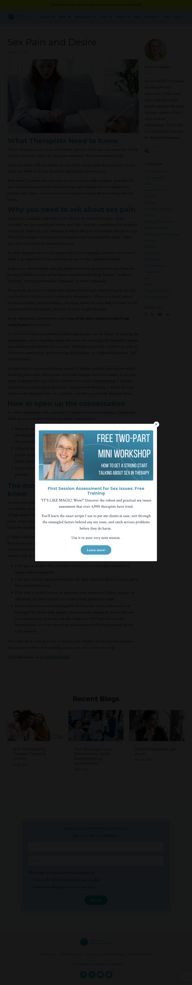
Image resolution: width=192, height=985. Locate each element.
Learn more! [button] (96, 550)
